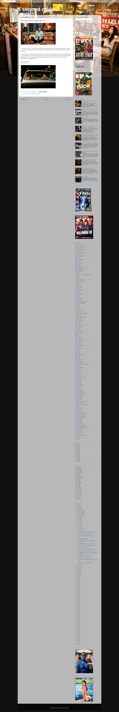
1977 (78, 633)
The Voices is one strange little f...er (85, 557)
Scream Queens (78, 354)
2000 (78, 590)
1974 (78, 638)
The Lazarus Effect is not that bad (85, 534)
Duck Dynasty (78, 293)
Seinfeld (76, 355)
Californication (78, 271)
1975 (78, 636)
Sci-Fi (76, 492)
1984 (78, 620)
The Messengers (78, 403)
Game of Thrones (79, 303)
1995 (78, 600)
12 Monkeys (77, 244)
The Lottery (77, 399)
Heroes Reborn (78, 310)
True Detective (78, 423)
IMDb (22, 61)
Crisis (76, 277)
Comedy (31, 93)
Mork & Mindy (78, 337)
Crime (35, 93)
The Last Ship (78, 394)
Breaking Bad (78, 267)
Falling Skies (77, 298)
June (79, 521)
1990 (78, 609)
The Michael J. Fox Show (80, 404)
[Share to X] (42, 92)
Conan (76, 276)
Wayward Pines (78, 431)
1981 (78, 625)
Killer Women (78, 322)
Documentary (78, 477)
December (80, 510)
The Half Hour (78, 391)
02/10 (76, 447)
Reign (76, 350)
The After (77, 374)
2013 (78, 568)
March (79, 526)
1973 (78, 640)
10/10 (76, 461)
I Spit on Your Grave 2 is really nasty (90, 143)
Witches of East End (79, 435)
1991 (78, 607)
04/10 (76, 451)
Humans (77, 315)
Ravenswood (78, 349)
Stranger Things (78, 367)
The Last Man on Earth (80, 393)
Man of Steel (84, 176)
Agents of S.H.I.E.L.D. (79, 245)
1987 (78, 614)
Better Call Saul (78, 259)
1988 (78, 613)
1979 (78, 629)
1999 (78, 592)
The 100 (77, 372)
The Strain (77, 411)
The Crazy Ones (78, 384)
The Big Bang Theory (79, 377)
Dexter (76, 291)
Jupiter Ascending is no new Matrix (85, 562)
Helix (76, 308)
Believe (76, 257)
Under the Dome (78, 428)
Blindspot (77, 264)
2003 (78, 587)
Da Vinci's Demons (79, 281)
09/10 (76, 459)
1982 (78, 624)
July (79, 519)
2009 (78, 576)
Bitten (76, 261)
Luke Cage (77, 330)
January (80, 564)
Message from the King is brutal (89, 159)
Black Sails (77, 262)
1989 (78, 611)
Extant (76, 296)
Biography (77, 472)
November (80, 512)
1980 (78, 627)
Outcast (77, 343)
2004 (78, 585)
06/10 (76, 454)
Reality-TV (77, 489)
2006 (78, 581)
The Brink (77, 382)
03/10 (76, 449)
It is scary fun (85, 117)
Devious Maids (78, 289)
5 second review (38, 9)
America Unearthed (79, 249)
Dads (76, 283)
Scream (76, 352)
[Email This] (39, 92)
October (80, 513)
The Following (78, 389)
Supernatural (78, 371)
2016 (78, 506)
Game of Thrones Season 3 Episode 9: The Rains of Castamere (90, 135)
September (80, 515)
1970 (78, 644)
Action (76, 467)
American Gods (78, 250)
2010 (78, 574)
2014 (28, 93)
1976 (78, 635)
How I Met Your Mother (80, 313)
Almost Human (78, 247)
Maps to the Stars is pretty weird (84, 555)
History (76, 484)
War (76, 497)
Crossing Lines (78, 279)
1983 (78, 622)
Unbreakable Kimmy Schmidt (81, 426)
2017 (78, 505)
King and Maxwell (78, 325)
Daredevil (77, 284)
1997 (78, 596)
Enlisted (76, 294)
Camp (76, 272)
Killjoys (76, 323)
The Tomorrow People (80, 413)
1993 (78, 603)
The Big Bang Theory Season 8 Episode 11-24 (87, 532)
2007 (78, 579)
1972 (78, 642)
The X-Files (77, 420)
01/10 (76, 446)
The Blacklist (78, 379)
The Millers (77, 406)
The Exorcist (78, 386)
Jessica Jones (78, 320)
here (96, 30)
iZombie (76, 438)
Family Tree (77, 299)
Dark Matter (77, 286)
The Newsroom (78, 408)
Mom (76, 335)
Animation (77, 470)
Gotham (77, 305)
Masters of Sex (78, 332)
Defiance (77, 288)
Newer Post (24, 99)
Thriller (38, 93)
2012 (78, 570)
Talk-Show (77, 494)
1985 (78, 618)
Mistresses (77, 333)
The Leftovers (78, 396)
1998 (78, 594)
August (79, 517)
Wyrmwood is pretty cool (83, 547)
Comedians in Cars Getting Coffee (82, 274)
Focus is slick (80, 530)
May (79, 523)
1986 (78, 616)
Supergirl (77, 369)
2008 (78, 578)
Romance (77, 490)
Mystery (77, 487)
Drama (76, 478)
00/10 (76, 444)
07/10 (76, 456)
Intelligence (77, 318)
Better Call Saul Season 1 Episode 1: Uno (86, 550)
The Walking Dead (79, 416)
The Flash (77, 388)
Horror (76, 485)
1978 (78, 631)
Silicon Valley (78, 359)
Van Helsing (77, 430)
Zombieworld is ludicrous (83, 538)
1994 (78, 602)
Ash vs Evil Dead (78, 256)
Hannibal (77, 306)
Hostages (77, 311)
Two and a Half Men (79, 425)
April (79, 525)
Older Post (68, 99)
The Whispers (78, 418)
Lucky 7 (77, 328)
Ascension (77, 254)
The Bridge (77, 381)
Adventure (77, 468)
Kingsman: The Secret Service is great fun (86, 549)
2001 (78, 589)
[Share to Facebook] (44, 92)
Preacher (77, 347)
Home (46, 99)
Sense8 (76, 357)
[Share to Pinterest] (46, 92)
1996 (78, 598)
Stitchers (77, 365)
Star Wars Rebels (79, 362)
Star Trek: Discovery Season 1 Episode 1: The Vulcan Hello (88, 127)
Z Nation (77, 437)
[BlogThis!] (41, 92)
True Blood (77, 421)
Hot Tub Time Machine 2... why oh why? (86, 543)
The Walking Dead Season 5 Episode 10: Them (87, 545)
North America (78, 338)
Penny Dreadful (78, 345)
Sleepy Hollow (78, 360)
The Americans (78, 376)
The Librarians (78, 398)
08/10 (25, 93)
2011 (78, 572)
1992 (78, 605)
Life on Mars (77, 327)
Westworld (77, 433)
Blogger (67, 707)
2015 (78, 508)
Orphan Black (78, 342)
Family (76, 480)
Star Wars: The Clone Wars (81, 364)
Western (77, 499)
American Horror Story (80, 252)
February (80, 528)
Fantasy (77, 482)
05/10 (76, 452)
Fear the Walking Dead (80, 301)
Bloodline (77, 266)
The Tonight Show (79, 415)
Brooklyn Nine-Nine (79, 269)
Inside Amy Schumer (79, 316)
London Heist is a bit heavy (88, 168)
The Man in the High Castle (81, 401)
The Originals (78, 409)
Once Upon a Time (79, 340)
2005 (78, 583)
